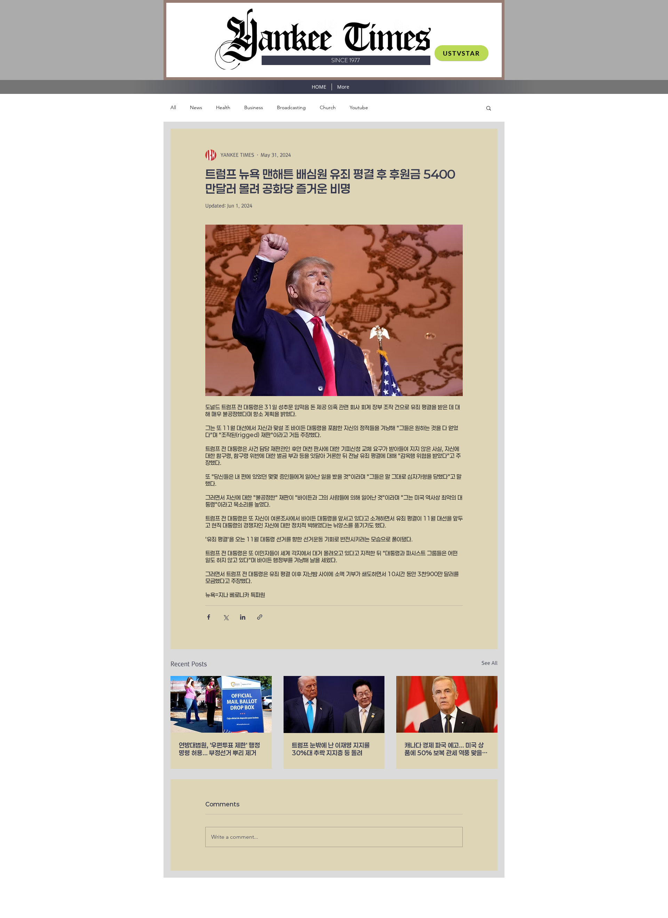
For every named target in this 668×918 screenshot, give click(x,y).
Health (223, 107)
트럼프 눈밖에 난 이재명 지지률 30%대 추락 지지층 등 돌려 (331, 749)
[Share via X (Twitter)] (225, 617)
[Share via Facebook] (208, 617)
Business (253, 107)
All (173, 107)
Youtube (359, 107)
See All (490, 663)
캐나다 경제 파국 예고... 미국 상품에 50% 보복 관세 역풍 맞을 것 (444, 749)
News (196, 107)
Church (328, 107)
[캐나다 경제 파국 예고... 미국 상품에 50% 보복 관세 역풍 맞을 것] (447, 704)
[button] (488, 108)
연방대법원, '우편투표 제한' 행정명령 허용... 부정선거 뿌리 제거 (219, 749)
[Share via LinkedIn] (242, 617)
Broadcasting (291, 107)
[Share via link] (259, 617)
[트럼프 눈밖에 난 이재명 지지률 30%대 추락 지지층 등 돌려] (334, 704)
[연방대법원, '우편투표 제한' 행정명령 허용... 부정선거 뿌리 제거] (221, 704)
